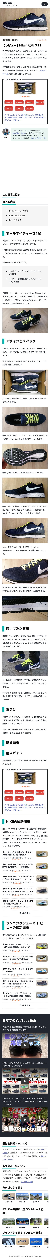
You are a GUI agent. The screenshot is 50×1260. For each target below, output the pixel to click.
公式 (42, 102)
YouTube (16, 133)
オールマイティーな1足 (18, 211)
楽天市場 (19, 102)
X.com (23, 133)
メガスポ (29, 108)
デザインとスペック (16, 215)
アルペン (19, 108)
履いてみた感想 (14, 220)
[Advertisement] (25, 169)
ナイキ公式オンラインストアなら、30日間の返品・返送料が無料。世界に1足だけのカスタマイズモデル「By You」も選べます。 (24, 117)
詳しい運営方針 (27, 1181)
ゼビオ (8, 108)
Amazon (9, 102)
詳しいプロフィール (38, 138)
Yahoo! (29, 102)
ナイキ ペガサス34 (13, 79)
